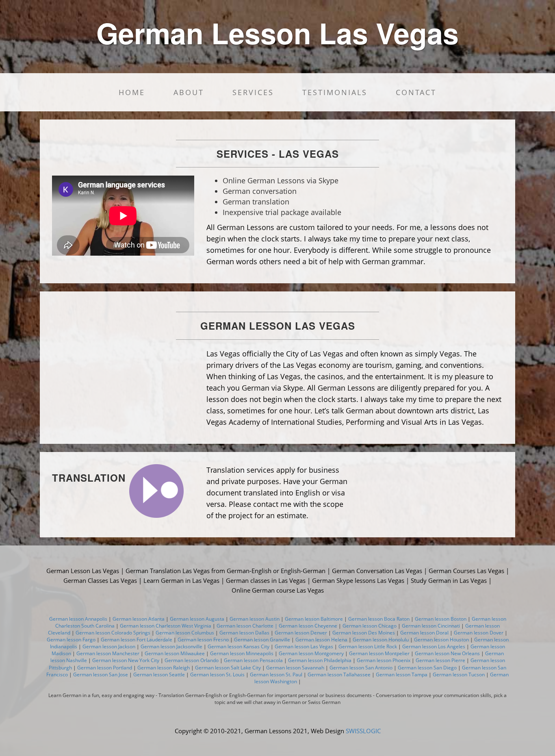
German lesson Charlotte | (248, 625)
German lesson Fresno (202, 639)
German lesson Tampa (401, 674)
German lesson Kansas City (238, 646)
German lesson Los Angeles (433, 646)
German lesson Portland (104, 667)
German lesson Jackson (108, 646)
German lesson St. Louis (217, 674)
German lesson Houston (441, 639)
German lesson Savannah (294, 667)
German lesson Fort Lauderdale (136, 639)
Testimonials (334, 92)
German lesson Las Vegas (304, 646)
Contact (416, 92)
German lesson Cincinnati (431, 625)
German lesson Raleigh (163, 667)
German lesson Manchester (107, 653)
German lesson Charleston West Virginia (166, 625)
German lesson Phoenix (383, 660)
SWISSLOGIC (363, 731)
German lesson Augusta (197, 618)
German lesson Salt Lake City (228, 667)
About (188, 92)
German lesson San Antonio (360, 667)
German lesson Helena (321, 639)
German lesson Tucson (459, 674)
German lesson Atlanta (139, 618)
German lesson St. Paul (275, 674)
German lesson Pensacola (253, 660)
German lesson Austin (255, 618)
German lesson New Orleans (447, 653)
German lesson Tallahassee (339, 674)
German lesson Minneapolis (241, 653)
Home (132, 92)
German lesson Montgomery (311, 653)
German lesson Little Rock (367, 646)
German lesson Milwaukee (174, 653)
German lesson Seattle (159, 674)
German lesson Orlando (192, 660)
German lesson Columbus (185, 632)
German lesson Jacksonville (171, 646)
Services (253, 92)
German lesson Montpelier (379, 653)
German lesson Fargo (71, 639)
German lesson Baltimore (314, 618)
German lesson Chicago (370, 625)
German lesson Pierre (440, 660)
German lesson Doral (424, 632)
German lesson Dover (478, 632)
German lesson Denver (301, 632)
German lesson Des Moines (364, 632)
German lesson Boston (440, 618)
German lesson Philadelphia (319, 660)
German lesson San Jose (100, 674)
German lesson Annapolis (78, 618)
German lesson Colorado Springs (113, 632)
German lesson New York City (125, 660)
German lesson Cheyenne (308, 625)
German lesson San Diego (427, 667)
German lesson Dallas (244, 632)
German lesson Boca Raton (379, 618)
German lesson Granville (261, 639)
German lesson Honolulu (381, 639)
